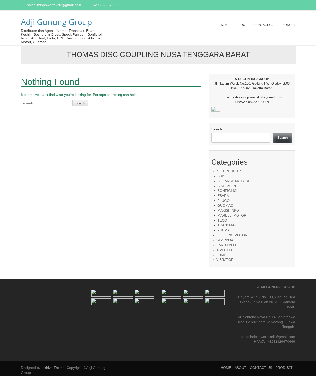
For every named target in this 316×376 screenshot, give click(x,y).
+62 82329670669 (105, 5)
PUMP (221, 255)
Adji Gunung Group (56, 21)
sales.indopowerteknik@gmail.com (54, 5)
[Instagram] (287, 5)
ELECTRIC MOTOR (231, 235)
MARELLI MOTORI (232, 215)
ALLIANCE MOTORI (233, 181)
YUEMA (223, 230)
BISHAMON (226, 186)
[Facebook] (282, 5)
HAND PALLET (227, 245)
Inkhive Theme (53, 368)
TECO (222, 220)
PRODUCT (287, 24)
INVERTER (225, 250)
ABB (220, 176)
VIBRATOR (225, 260)
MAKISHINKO (228, 210)
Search (216, 129)
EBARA (223, 196)
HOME (224, 24)
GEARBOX (224, 240)
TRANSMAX (227, 225)
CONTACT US (263, 24)
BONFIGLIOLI (228, 191)
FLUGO (223, 201)
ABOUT (242, 24)
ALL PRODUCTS (229, 171)
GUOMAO (225, 205)
